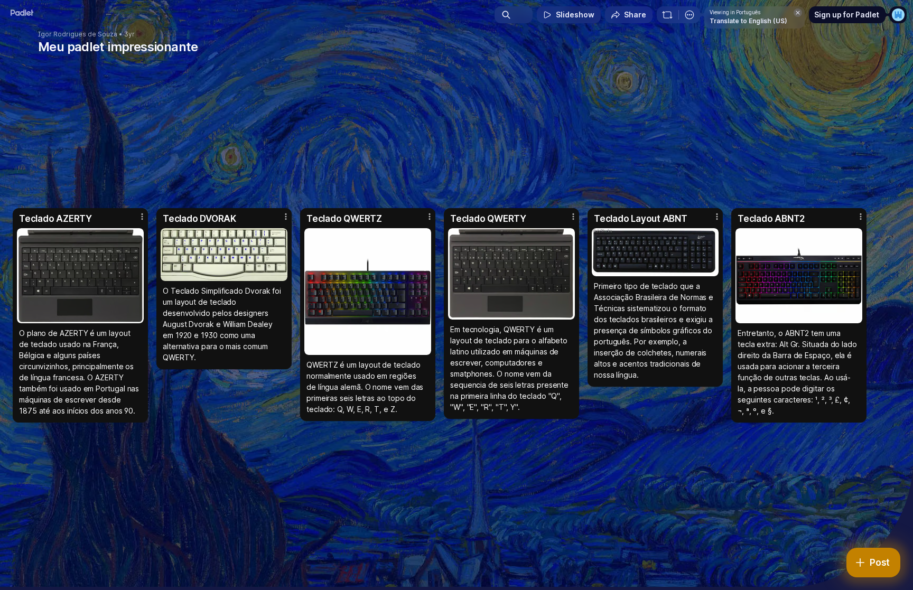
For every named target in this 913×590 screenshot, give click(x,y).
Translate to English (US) (748, 21)
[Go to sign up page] (898, 14)
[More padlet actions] (689, 14)
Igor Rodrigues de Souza (77, 34)
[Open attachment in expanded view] (80, 275)
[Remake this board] (667, 14)
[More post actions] (142, 216)
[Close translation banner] (798, 12)
